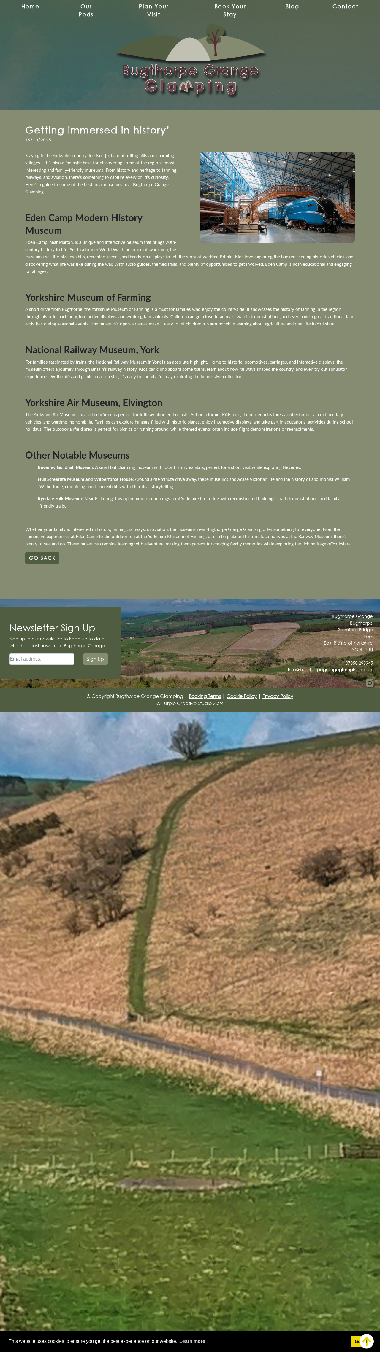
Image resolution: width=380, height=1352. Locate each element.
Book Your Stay (230, 10)
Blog (292, 6)
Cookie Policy (242, 696)
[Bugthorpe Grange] (190, 59)
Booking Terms (205, 696)
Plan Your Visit (154, 10)
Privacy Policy (277, 696)
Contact (345, 6)
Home (30, 6)
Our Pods (86, 10)
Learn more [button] (192, 1341)
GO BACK (42, 558)
